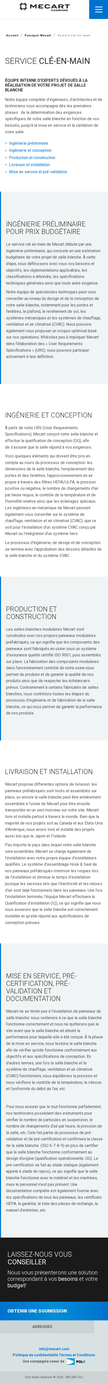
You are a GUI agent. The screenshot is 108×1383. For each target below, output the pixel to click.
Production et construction (32, 157)
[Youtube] (59, 1342)
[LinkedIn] (48, 1342)
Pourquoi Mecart (38, 35)
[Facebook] (53, 1342)
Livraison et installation (29, 164)
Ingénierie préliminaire (28, 143)
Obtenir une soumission (37, 1311)
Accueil (12, 35)
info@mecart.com (54, 1349)
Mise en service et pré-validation (38, 171)
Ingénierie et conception (30, 150)
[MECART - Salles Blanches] (45, 9)
